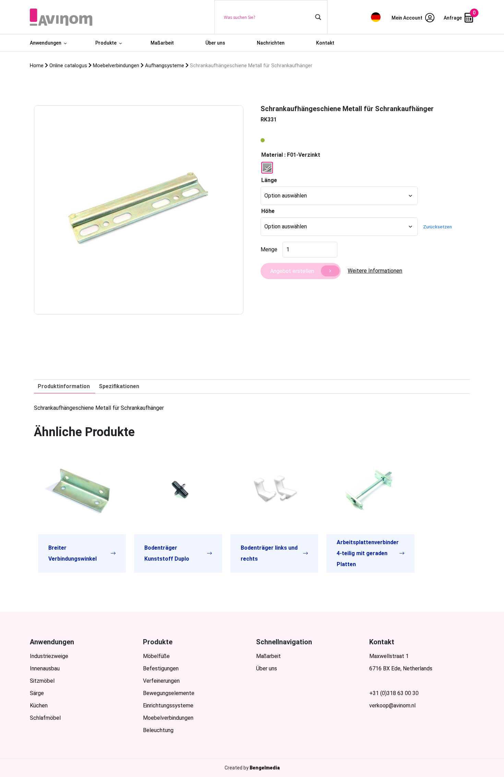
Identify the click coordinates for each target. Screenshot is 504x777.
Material (272, 155)
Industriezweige (49, 656)
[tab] (63, 386)
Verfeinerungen (161, 681)
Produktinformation (64, 386)
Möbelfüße (156, 656)
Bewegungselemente (168, 693)
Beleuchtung (158, 730)
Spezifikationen (119, 386)
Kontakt (325, 43)
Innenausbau (45, 668)
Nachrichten (271, 43)
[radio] (267, 168)
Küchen (39, 705)
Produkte (106, 43)
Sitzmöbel (42, 681)
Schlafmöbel (45, 718)
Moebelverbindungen (168, 718)
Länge (269, 180)
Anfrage (453, 18)
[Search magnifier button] (318, 17)
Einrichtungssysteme (168, 705)
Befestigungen (161, 668)
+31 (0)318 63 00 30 (394, 693)
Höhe (268, 211)
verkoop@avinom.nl (392, 705)
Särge (37, 693)
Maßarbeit (162, 43)
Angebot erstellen (292, 271)
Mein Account (407, 18)
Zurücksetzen (437, 226)
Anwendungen (45, 43)
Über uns (215, 43)
